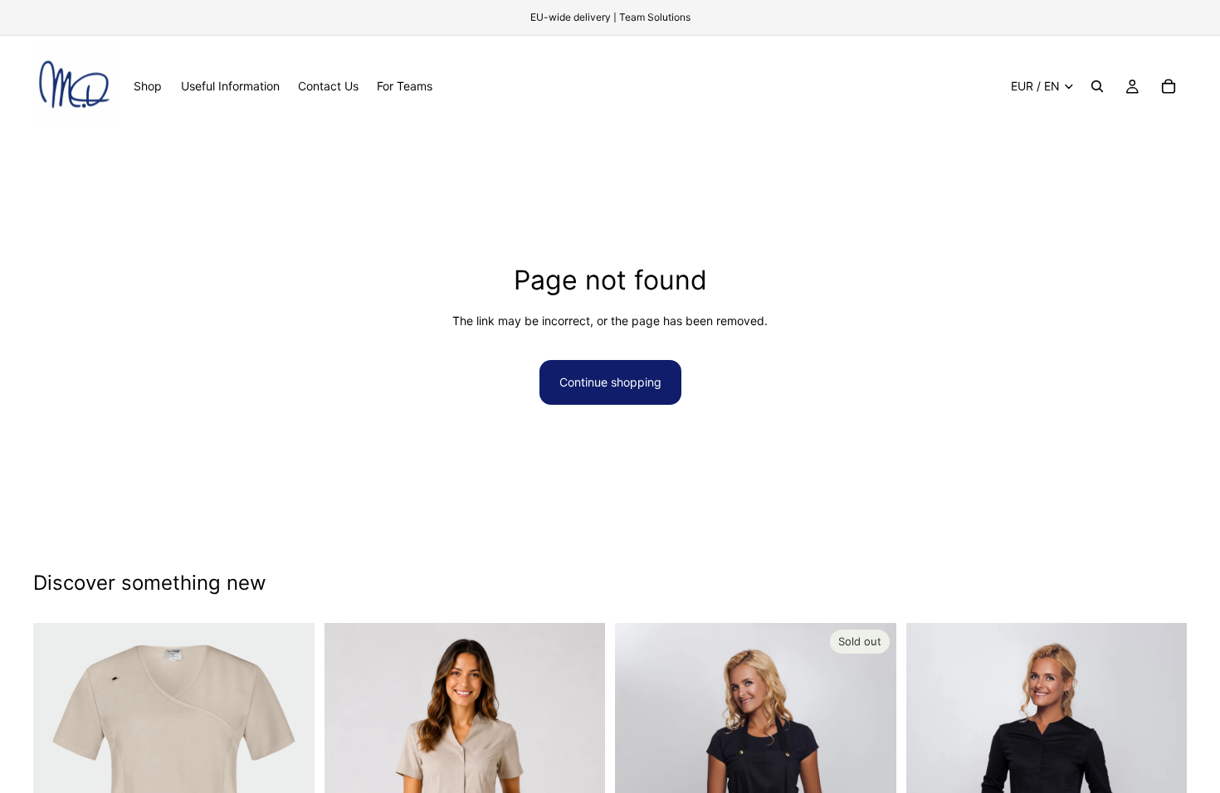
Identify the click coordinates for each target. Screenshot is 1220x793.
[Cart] (1168, 86)
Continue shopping (610, 382)
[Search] (1097, 86)
